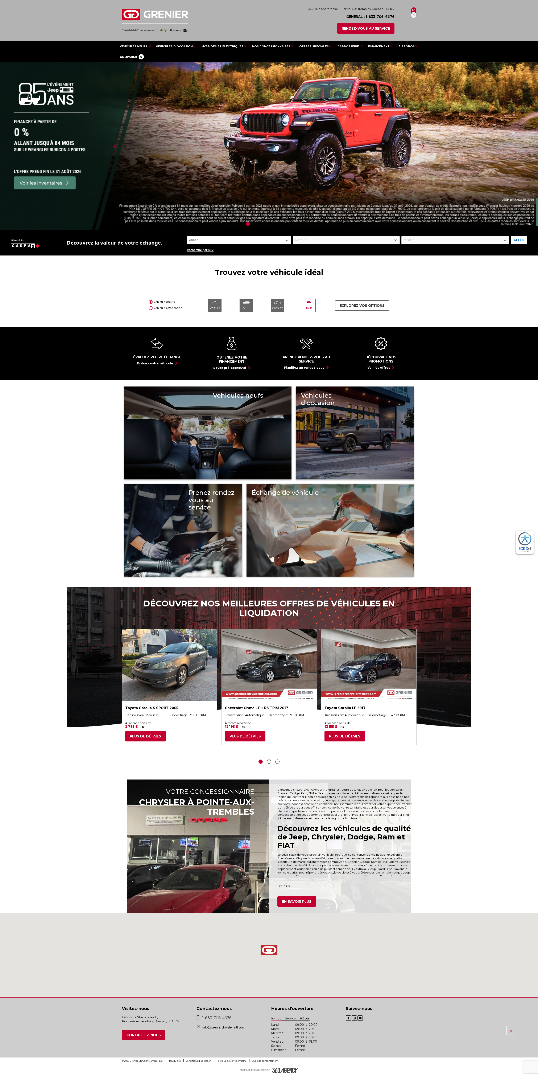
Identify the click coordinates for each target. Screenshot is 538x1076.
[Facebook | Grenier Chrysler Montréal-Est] (348, 1018)
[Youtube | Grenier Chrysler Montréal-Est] (360, 1018)
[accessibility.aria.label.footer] (285, 1070)
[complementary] (525, 542)
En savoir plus (296, 902)
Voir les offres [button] (379, 367)
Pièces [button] (305, 1018)
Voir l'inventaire (322, 432)
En (413, 9)
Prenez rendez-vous (213, 541)
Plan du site (174, 1060)
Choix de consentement (265, 1060)
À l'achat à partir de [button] (138, 723)
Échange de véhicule (277, 518)
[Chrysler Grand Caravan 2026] (269, 146)
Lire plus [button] (283, 886)
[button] (131, 57)
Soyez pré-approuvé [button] (229, 368)
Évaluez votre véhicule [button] (155, 363)
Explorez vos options (362, 306)
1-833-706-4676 (380, 17)
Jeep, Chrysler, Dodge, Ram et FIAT (363, 861)
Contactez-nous (144, 1035)
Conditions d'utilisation (199, 1060)
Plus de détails (145, 736)
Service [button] (290, 1018)
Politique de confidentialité (231, 1060)
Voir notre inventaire (240, 428)
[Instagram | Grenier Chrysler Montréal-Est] (354, 1018)
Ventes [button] (276, 1018)
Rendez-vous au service (366, 28)
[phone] (198, 1018)
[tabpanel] (269, 146)
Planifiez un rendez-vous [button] (304, 367)
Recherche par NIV (200, 250)
